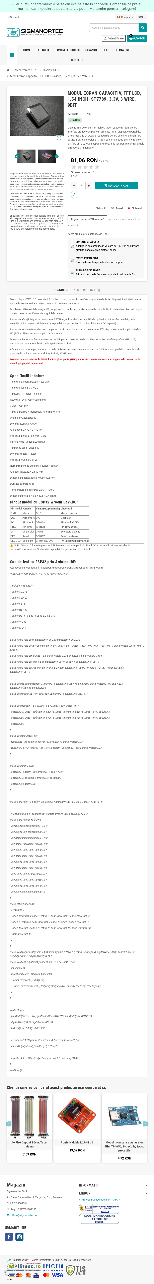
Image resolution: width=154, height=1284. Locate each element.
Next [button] (145, 1123)
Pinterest (137, 208)
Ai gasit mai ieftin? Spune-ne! (87, 219)
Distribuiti (100, 208)
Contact (14, 17)
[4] (90, 167)
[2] (79, 167)
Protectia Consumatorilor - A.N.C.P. (100, 1199)
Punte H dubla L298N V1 (77, 1142)
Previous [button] (8, 1123)
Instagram (19, 1237)
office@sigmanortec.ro (24, 1215)
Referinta (73, 114)
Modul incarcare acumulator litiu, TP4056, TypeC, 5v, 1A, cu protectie (124, 1146)
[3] (84, 167)
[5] (96, 167)
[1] (73, 167)
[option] (29, 1128)
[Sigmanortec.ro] (35, 32)
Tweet (119, 208)
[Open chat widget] (9, 1275)
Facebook (9, 1237)
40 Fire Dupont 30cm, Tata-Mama (29, 1144)
